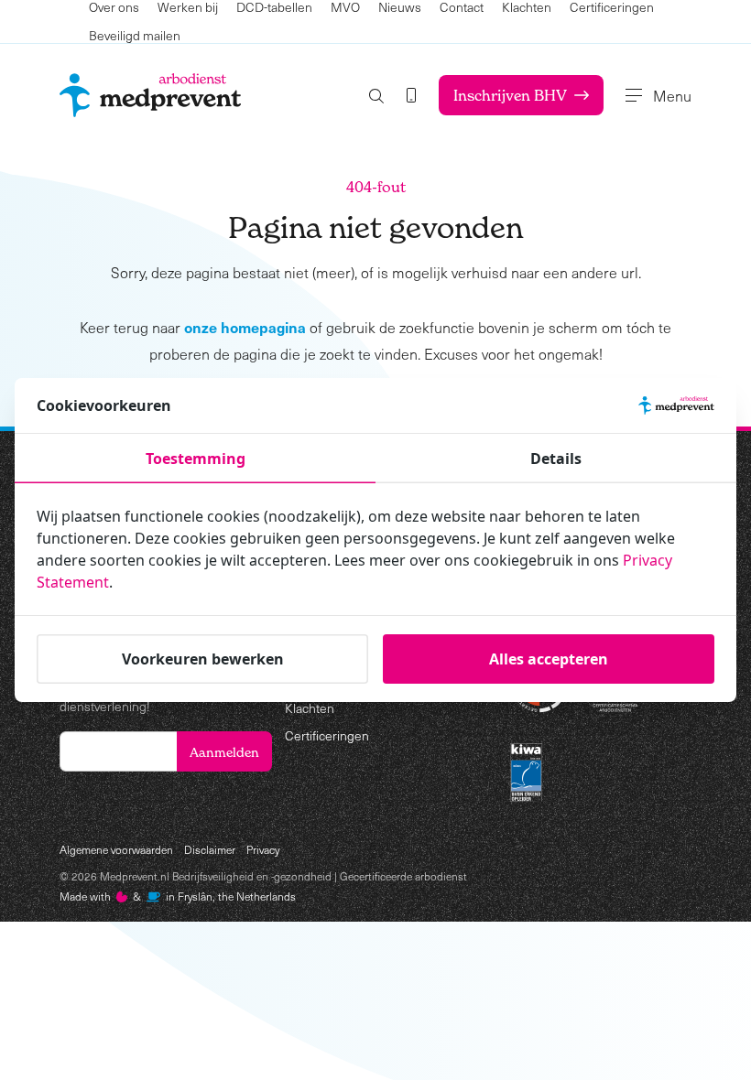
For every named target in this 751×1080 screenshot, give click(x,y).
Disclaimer (209, 849)
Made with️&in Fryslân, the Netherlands (178, 896)
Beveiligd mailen (134, 35)
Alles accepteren (548, 659)
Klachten (309, 708)
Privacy (262, 849)
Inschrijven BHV (510, 95)
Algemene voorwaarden (116, 849)
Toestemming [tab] (195, 458)
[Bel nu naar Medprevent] (411, 95)
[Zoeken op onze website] (376, 96)
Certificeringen (327, 735)
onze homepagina (245, 327)
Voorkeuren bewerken (203, 659)
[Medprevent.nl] (150, 95)
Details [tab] (556, 458)
